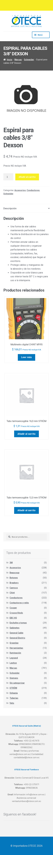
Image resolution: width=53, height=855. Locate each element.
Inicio (9, 59)
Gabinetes (14, 628)
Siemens (14, 678)
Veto (12, 703)
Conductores (33, 190)
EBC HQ (13, 618)
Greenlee (14, 643)
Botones (14, 578)
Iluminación (15, 653)
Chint (12, 592)
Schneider (29, 59)
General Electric (17, 638)
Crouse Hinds (16, 613)
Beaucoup (14, 572)
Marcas (18, 59)
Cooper (13, 608)
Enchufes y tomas (18, 623)
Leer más (26, 357)
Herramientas (16, 648)
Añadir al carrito (27, 176)
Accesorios (20, 190)
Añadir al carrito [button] (26, 433)
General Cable (16, 633)
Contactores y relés (19, 603)
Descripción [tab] (9, 208)
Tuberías (14, 698)
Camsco (14, 588)
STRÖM (13, 688)
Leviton (13, 663)
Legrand (14, 658)
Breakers (14, 583)
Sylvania (14, 693)
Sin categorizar (17, 683)
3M (11, 562)
